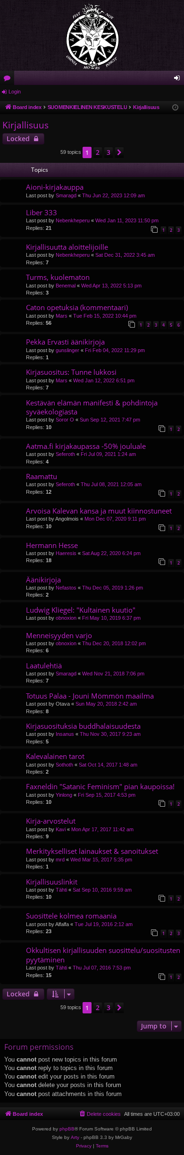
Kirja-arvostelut (50, 821)
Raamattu (41, 476)
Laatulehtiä (44, 665)
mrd (60, 859)
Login (14, 91)
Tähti (61, 890)
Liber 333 (41, 212)
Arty (75, 1137)
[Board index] (92, 35)
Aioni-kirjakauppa (55, 187)
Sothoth (64, 764)
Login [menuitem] (179, 80)
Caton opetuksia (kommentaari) (77, 307)
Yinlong (64, 795)
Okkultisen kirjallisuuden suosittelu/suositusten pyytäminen (103, 954)
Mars (61, 316)
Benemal (65, 285)
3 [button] (108, 152)
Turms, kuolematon (58, 277)
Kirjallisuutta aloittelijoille (67, 247)
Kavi (61, 829)
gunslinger (67, 350)
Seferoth (65, 454)
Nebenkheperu (73, 220)
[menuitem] (99, 1114)
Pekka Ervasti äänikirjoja (65, 341)
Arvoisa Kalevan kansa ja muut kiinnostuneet (99, 510)
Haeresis (66, 553)
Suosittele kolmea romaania (71, 915)
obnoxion (66, 618)
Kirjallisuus (25, 125)
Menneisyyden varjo (59, 635)
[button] (119, 152)
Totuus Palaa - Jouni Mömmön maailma (90, 695)
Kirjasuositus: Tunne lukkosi (71, 372)
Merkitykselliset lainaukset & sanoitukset (92, 851)
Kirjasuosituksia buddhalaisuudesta (83, 726)
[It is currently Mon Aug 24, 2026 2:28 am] (175, 107)
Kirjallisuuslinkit (51, 881)
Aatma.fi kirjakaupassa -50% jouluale (86, 446)
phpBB (67, 1128)
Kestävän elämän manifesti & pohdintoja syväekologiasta (92, 407)
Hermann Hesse (52, 545)
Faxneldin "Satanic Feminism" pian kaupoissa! (100, 786)
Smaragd (66, 195)
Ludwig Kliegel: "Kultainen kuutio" (80, 610)
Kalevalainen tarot (55, 756)
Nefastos (66, 587)
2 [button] (98, 152)
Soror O (65, 419)
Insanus (65, 734)
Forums (9, 80)
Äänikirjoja (43, 579)
